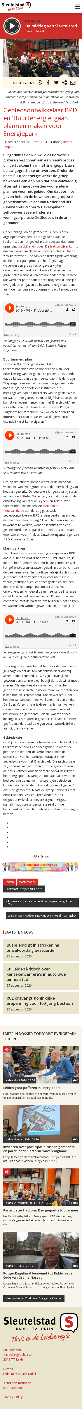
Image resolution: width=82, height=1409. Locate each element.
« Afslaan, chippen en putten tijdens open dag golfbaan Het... (39, 902)
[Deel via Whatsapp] (40, 83)
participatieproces (31, 246)
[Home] (16, 5)
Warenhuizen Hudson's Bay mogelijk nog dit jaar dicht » (42, 915)
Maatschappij (27, 882)
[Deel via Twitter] (56, 83)
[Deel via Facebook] (48, 83)
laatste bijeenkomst (64, 246)
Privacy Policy (13, 1397)
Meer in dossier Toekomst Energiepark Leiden (33, 1298)
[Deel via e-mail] (73, 83)
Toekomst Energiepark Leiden (23, 889)
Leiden (9, 882)
